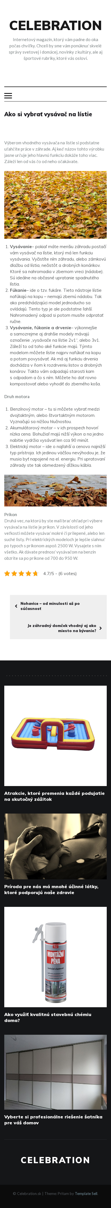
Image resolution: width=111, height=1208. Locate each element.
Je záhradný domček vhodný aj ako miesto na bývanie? (61, 628)
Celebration (55, 25)
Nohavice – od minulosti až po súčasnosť (50, 606)
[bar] (8, 95)
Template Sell (86, 1193)
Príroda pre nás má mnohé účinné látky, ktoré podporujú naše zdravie (51, 889)
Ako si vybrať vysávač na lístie (48, 114)
